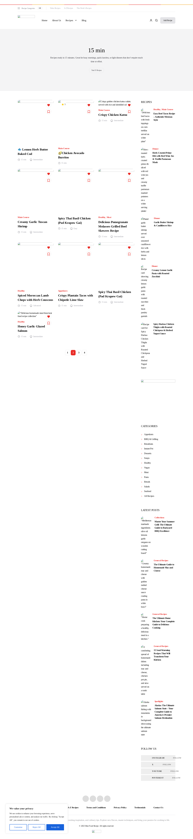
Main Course (64, 148)
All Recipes (149, 496)
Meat (109, 217)
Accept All (55, 827)
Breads (147, 482)
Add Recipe (167, 20)
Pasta (146, 477)
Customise (18, 827)
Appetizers (63, 291)
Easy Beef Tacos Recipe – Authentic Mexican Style (164, 116)
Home (44, 20)
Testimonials (139, 807)
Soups (146, 458)
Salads (147, 486)
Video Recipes (55, 8)
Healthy (101, 217)
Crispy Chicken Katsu (112, 114)
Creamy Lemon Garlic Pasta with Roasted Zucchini (162, 273)
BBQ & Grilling (151, 439)
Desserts (147, 453)
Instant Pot (148, 448)
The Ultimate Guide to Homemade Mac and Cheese (164, 567)
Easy (75, 229)
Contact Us (158, 807)
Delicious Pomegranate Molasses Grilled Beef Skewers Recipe (113, 226)
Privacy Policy (120, 807)
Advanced (37, 306)
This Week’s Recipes (84, 8)
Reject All (37, 827)
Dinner (155, 149)
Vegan (146, 467)
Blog (84, 20)
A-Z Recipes (68, 8)
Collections (159, 518)
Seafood (147, 491)
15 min (23, 160)
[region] (37, 818)
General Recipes (161, 560)
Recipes (69, 20)
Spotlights (159, 701)
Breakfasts (148, 444)
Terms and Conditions (96, 807)
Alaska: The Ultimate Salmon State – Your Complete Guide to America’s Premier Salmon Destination (164, 711)
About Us (56, 20)
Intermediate (38, 160)
